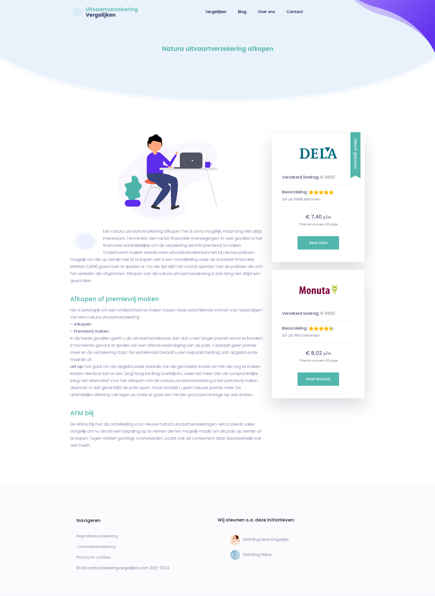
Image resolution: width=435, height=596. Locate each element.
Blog (242, 11)
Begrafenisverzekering (97, 536)
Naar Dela (318, 242)
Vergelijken (216, 11)
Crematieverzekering (96, 546)
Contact (294, 11)
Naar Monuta (318, 378)
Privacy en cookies (94, 557)
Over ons (266, 11)
